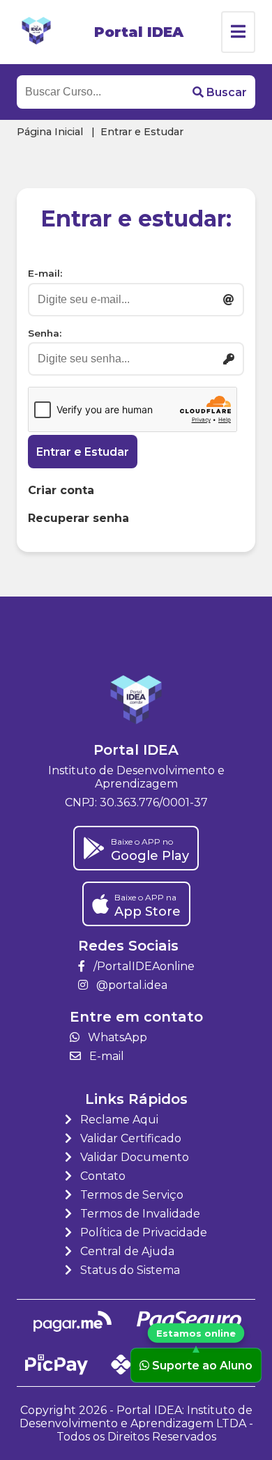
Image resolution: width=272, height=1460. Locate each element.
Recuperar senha (78, 518)
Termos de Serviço (130, 1194)
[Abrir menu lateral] (238, 32)
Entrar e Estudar (82, 452)
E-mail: (45, 273)
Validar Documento (133, 1157)
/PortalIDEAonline (143, 966)
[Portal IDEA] (36, 32)
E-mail (105, 1056)
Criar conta (61, 490)
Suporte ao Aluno (202, 1364)
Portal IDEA (138, 32)
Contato (101, 1176)
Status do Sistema (128, 1270)
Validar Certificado (129, 1138)
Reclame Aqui (117, 1119)
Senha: (44, 333)
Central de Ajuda (125, 1251)
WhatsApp (116, 1037)
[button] (219, 92)
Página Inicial (50, 131)
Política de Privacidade (142, 1232)
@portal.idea (130, 985)
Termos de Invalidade (138, 1213)
